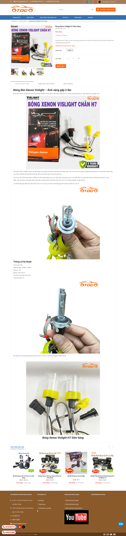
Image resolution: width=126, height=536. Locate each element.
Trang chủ (16, 17)
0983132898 (56, 1)
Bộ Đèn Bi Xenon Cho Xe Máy (49, 476)
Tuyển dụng (41, 504)
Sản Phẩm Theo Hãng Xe (48, 17)
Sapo (35, 534)
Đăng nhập (105, 1)
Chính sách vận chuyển (72, 500)
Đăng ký (113, 1)
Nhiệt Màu (58, 50)
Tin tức (65, 17)
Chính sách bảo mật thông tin (73, 508)
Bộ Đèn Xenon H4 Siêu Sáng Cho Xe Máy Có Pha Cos (102, 476)
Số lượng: (58, 58)
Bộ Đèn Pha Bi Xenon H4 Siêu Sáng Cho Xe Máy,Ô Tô (76, 476)
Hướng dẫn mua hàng (44, 508)
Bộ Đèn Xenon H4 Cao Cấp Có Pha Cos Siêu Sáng (23, 476)
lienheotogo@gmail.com (21, 1)
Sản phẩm (30, 17)
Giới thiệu (41, 500)
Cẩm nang (77, 17)
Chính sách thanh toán (71, 504)
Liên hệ (90, 17)
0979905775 (40, 1)
